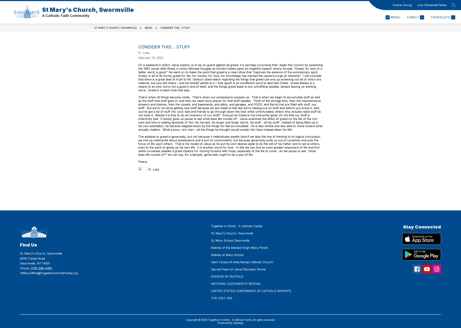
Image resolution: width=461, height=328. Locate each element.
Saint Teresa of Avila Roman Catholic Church (242, 262)
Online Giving (402, 5)
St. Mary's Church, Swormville (232, 233)
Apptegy (238, 322)
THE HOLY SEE (221, 298)
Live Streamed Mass (432, 5)
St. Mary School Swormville (230, 240)
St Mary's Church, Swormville (115, 27)
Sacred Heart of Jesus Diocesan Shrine (238, 269)
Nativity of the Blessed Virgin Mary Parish (239, 248)
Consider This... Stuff (175, 27)
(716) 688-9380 (41, 268)
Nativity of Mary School (227, 255)
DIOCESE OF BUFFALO (227, 276)
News (148, 27)
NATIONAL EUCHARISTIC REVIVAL (236, 284)
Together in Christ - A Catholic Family (236, 226)
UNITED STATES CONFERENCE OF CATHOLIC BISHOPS (251, 291)
